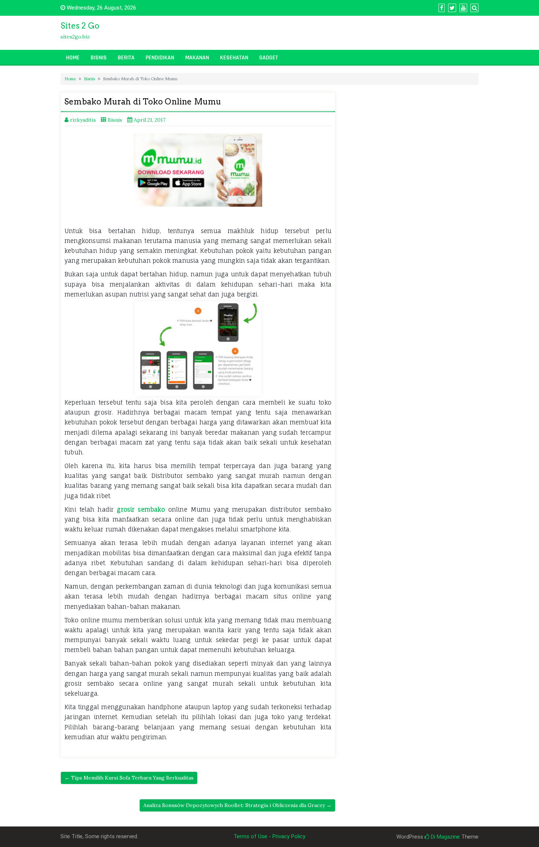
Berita (126, 58)
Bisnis (99, 58)
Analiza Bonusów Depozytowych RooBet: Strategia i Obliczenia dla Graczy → (237, 805)
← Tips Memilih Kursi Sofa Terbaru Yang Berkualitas (129, 777)
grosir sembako (141, 509)
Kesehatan (234, 58)
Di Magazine (444, 836)
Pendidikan (160, 58)
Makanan (197, 58)
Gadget (268, 58)
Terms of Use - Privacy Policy (269, 836)
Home (73, 58)
